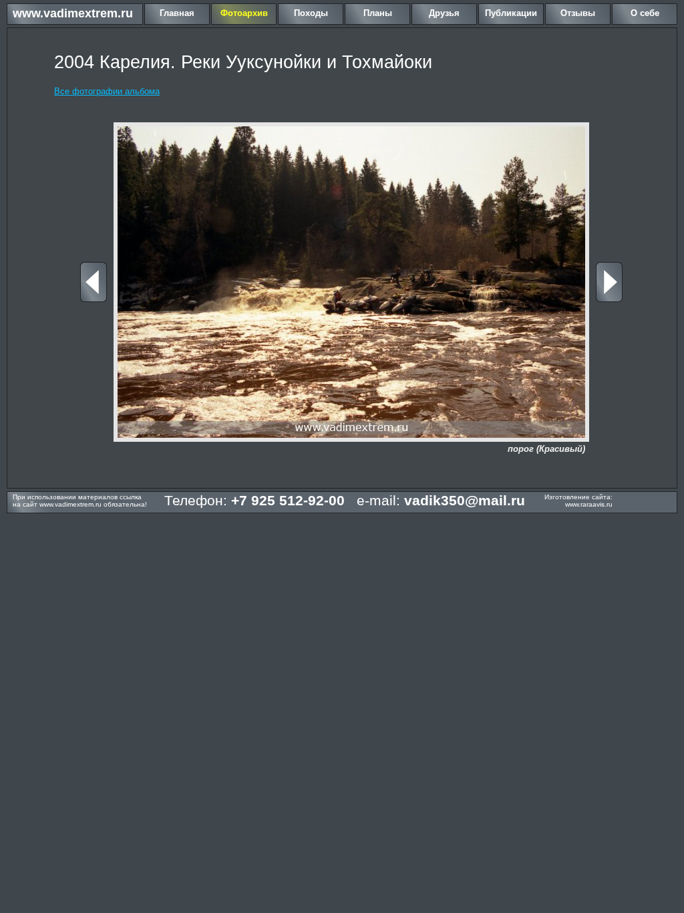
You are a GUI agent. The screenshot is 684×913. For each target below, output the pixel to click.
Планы (377, 13)
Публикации (511, 13)
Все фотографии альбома (107, 91)
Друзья (444, 13)
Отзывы (577, 13)
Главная (177, 13)
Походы (311, 13)
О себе (645, 13)
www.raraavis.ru (589, 504)
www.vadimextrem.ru (73, 13)
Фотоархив (244, 13)
